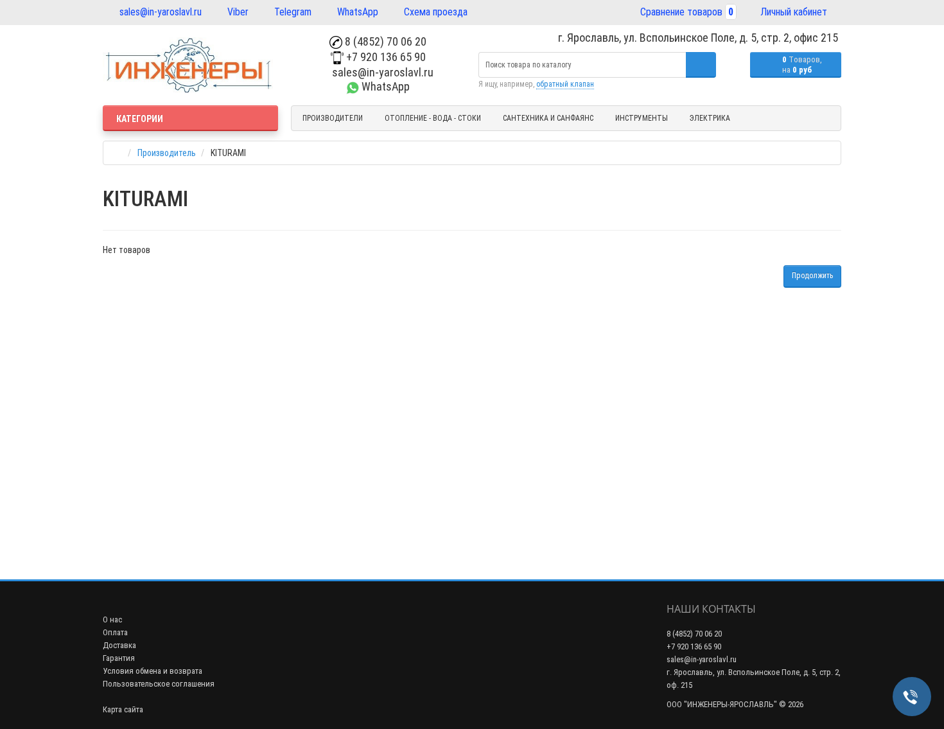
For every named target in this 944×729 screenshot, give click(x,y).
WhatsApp (356, 12)
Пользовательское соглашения (158, 684)
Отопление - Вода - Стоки (433, 118)
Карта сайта (123, 709)
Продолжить (812, 275)
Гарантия (119, 658)
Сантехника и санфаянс (548, 118)
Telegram (291, 12)
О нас (112, 619)
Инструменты (641, 118)
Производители (332, 118)
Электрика (710, 118)
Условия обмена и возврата (152, 671)
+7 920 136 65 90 (385, 57)
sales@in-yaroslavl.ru (159, 12)
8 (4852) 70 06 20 (384, 41)
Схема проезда (434, 12)
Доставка (119, 645)
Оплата (115, 632)
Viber (237, 12)
